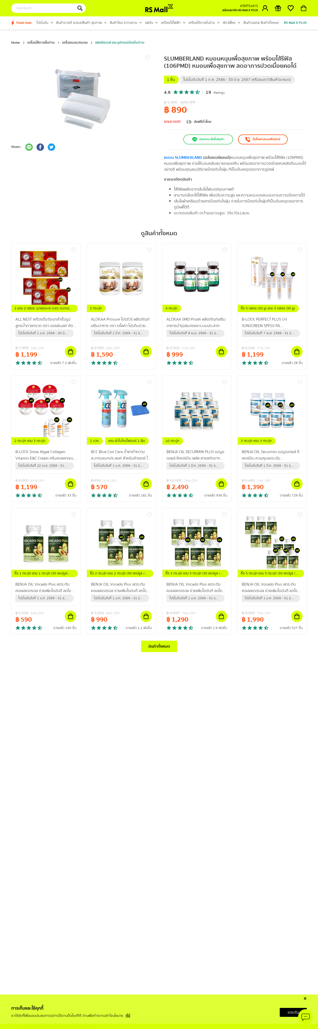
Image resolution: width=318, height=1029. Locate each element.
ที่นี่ (128, 1016)
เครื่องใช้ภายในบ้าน (41, 42)
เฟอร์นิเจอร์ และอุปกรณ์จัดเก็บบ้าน (119, 42)
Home (15, 42)
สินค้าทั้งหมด (159, 646)
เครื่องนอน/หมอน (75, 42)
